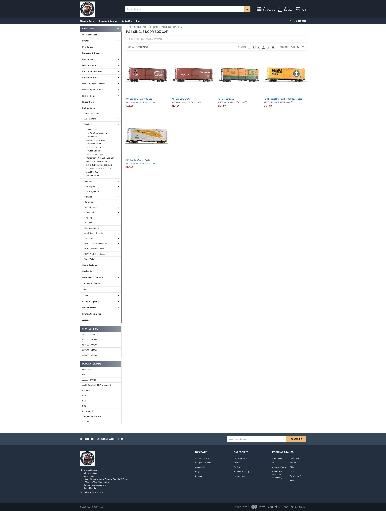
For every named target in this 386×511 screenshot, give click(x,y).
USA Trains (87, 369)
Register (288, 10)
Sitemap (198, 476)
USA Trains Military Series (95, 243)
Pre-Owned (87, 47)
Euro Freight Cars (91, 191)
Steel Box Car (92, 172)
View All (85, 421)
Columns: (242, 47)
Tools (84, 289)
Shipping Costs (87, 21)
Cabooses (88, 181)
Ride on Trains (89, 308)
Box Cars (88, 124)
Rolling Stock (88, 108)
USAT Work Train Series (94, 254)
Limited (85, 41)
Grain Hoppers (90, 207)
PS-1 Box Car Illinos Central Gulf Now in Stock (283, 99)
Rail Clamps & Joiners (92, 90)
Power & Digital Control (93, 84)
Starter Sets (87, 271)
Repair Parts (88, 102)
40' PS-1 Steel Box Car (95, 140)
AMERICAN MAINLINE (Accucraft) (97, 385)
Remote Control (89, 96)
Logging (88, 217)
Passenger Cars (90, 77)
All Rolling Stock (91, 114)
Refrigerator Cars (91, 228)
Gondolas (88, 202)
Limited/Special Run (91, 314)
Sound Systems (89, 265)
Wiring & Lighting (90, 302)
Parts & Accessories (92, 71)
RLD (84, 401)
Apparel (86, 320)
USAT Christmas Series (94, 249)
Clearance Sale (89, 35)
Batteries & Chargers (92, 53)
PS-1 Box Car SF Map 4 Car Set (138, 99)
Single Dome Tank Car (93, 233)
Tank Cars (88, 238)
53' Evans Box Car (94, 147)
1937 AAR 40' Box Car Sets (97, 133)
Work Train (89, 259)
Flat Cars (88, 197)
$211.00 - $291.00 (89, 340)
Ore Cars (88, 223)
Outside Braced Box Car (96, 161)
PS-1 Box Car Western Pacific (137, 160)
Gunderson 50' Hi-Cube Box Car (100, 158)
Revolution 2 (87, 411)
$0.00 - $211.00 (88, 334)
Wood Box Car (92, 176)
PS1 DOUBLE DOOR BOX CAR (99, 165)
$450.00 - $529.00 (89, 355)
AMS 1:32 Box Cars (94, 154)
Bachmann (87, 390)
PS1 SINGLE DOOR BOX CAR (98, 168)
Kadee (85, 395)
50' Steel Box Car (93, 144)
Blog (138, 21)
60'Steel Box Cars (93, 151)
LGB (84, 406)
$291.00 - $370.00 (89, 345)
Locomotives (88, 59)
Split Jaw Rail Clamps (91, 416)
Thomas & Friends (91, 283)
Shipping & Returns (108, 21)
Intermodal (89, 212)
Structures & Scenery (92, 277)
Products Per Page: (287, 47)
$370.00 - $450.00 (89, 350)
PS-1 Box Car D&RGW (181, 99)
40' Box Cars (91, 136)
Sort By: (131, 47)
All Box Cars (91, 129)
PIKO (84, 375)
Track (85, 295)
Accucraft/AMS (89, 380)
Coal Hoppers (90, 186)
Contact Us (126, 21)
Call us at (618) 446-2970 (94, 492)
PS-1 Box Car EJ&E (226, 99)
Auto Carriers (90, 119)
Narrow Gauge (89, 65)
